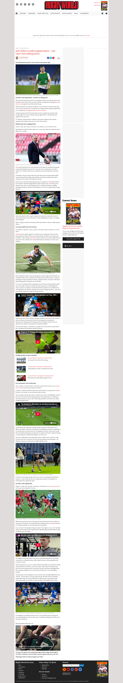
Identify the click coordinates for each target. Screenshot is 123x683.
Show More (69, 246)
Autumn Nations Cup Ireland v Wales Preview (40, 358)
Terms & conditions (72, 681)
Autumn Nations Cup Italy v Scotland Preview (40, 366)
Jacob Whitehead (23, 57)
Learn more (87, 35)
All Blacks (33, 238)
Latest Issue (70, 200)
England (53, 523)
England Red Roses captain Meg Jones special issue (72, 227)
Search (81, 665)
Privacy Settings (86, 681)
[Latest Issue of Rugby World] (104, 5)
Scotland (57, 390)
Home (17, 48)
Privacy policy (79, 681)
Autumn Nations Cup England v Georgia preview (41, 376)
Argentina (18, 234)
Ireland (50, 182)
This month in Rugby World (73, 239)
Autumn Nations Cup (24, 48)
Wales (17, 167)
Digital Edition (97, 5)
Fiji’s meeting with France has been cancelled (35, 110)
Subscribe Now (97, 2)
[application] (38, 638)
